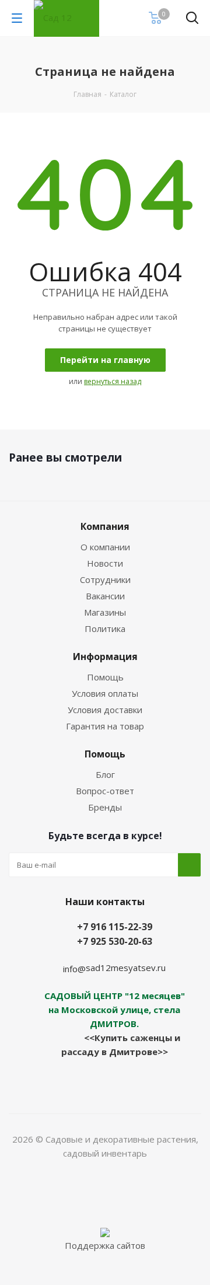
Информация (105, 656)
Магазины (105, 612)
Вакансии (105, 596)
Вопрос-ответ (105, 791)
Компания (105, 526)
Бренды (105, 807)
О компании (105, 547)
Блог (105, 774)
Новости (105, 563)
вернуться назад (112, 381)
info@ (74, 969)
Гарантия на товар (105, 726)
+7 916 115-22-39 (114, 926)
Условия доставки (105, 709)
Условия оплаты (105, 693)
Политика (105, 628)
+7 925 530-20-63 (114, 941)
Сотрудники (105, 579)
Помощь (105, 677)
